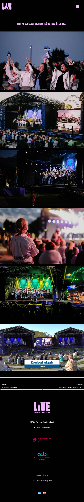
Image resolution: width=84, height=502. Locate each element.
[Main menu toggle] (77, 6)
